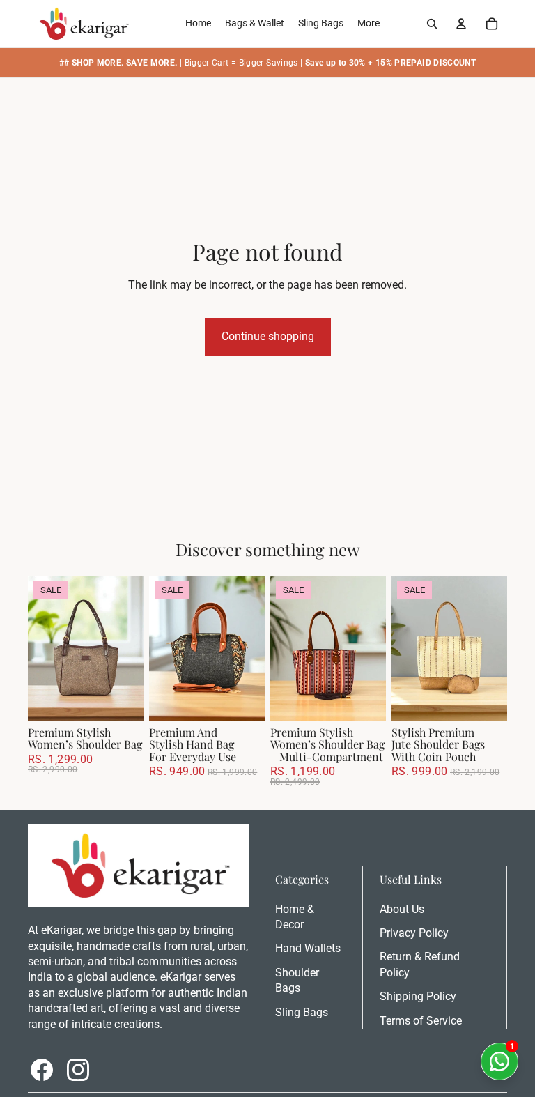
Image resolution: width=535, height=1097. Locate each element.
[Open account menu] (461, 23)
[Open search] (432, 23)
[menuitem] (368, 23)
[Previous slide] (38, 647)
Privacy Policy (414, 932)
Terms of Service (421, 1020)
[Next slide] (133, 647)
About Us (402, 909)
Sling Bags (301, 1012)
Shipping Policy (418, 996)
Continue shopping (268, 336)
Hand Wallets (308, 948)
